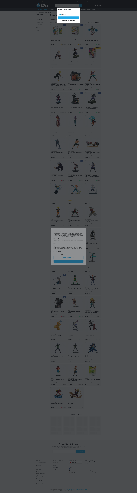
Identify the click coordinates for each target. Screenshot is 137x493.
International (63, 14)
